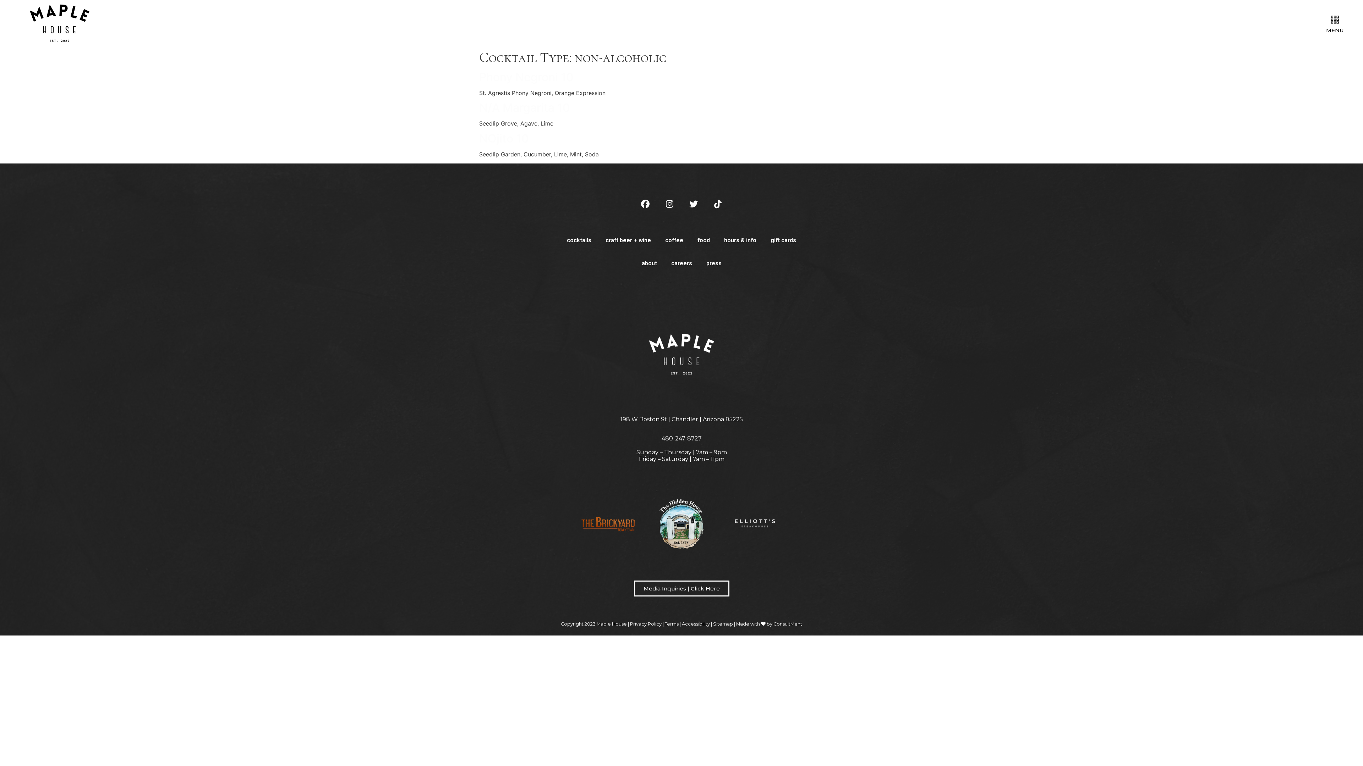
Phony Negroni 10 (526, 77)
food (703, 240)
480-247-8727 (682, 438)
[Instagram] (669, 203)
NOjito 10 (504, 138)
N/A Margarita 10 (524, 108)
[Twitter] (693, 203)
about (649, 263)
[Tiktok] (717, 203)
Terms (672, 624)
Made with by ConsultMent (769, 624)
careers (681, 263)
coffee (674, 240)
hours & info (740, 240)
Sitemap (723, 624)
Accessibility (696, 624)
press (714, 263)
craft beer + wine (628, 240)
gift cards (783, 240)
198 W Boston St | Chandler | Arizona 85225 (681, 419)
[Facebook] (645, 203)
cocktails (579, 240)
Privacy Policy (646, 624)
